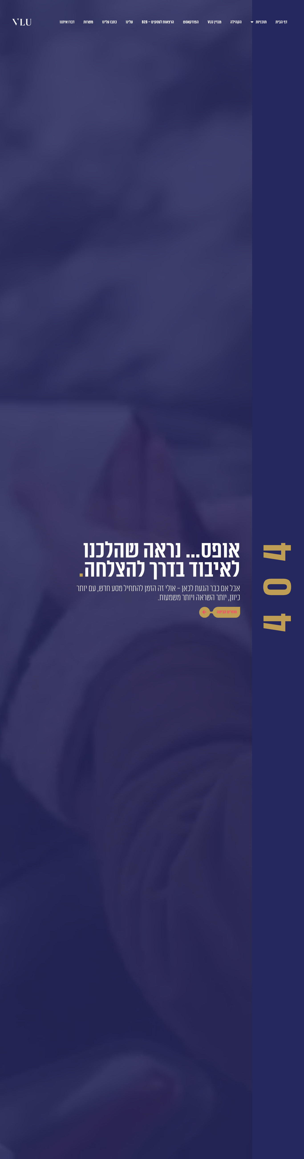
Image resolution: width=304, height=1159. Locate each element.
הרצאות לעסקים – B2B (158, 22)
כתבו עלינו (109, 22)
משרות (88, 22)
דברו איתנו (67, 22)
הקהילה (236, 22)
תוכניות (261, 22)
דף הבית (281, 22)
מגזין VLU (214, 22)
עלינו (129, 22)
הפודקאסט (191, 22)
